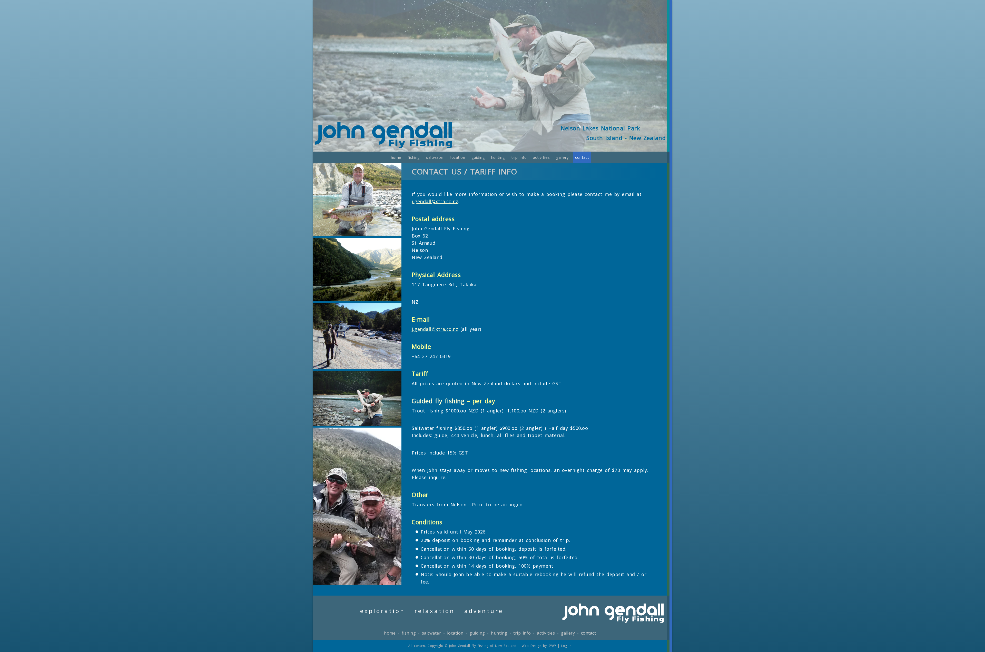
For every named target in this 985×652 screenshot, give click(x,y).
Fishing (414, 157)
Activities (541, 157)
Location (457, 157)
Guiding (478, 157)
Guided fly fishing (438, 401)
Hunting (498, 157)
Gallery (562, 157)
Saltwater (435, 157)
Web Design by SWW (539, 646)
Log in (566, 646)
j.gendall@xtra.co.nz (435, 201)
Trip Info (519, 157)
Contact (582, 157)
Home (396, 157)
